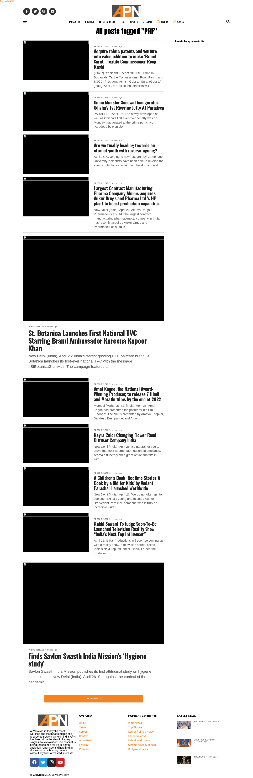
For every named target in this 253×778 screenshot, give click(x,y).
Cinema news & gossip (142, 745)
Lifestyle (147, 21)
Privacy (83, 745)
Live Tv (164, 21)
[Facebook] (34, 762)
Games (180, 21)
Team (82, 727)
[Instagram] (51, 762)
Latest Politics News (141, 731)
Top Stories (135, 727)
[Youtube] (60, 762)
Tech (122, 21)
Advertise (85, 740)
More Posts (94, 698)
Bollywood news (138, 749)
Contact (83, 736)
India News (74, 21)
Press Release (137, 736)
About (82, 722)
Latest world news (139, 740)
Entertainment (107, 21)
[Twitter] (43, 762)
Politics (89, 21)
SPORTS (134, 21)
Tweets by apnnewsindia (189, 41)
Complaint (85, 749)
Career (83, 731)
